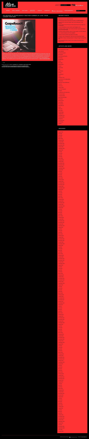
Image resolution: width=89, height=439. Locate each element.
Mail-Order (16, 10)
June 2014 (60, 367)
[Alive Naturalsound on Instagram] (5, 437)
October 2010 (60, 419)
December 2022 (61, 202)
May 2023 (60, 194)
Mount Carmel (61, 100)
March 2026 (60, 138)
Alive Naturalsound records (63, 49)
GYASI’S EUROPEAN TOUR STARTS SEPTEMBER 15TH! (69, 27)
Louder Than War (25, 64)
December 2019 (61, 258)
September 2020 (61, 243)
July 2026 (60, 133)
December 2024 (61, 163)
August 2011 (60, 408)
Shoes (59, 107)
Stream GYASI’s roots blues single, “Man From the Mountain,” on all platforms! (70, 23)
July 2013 (60, 383)
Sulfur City (60, 108)
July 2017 (60, 306)
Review (30, 64)
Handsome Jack (61, 77)
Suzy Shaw (60, 110)
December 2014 (61, 357)
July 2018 (60, 286)
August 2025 (60, 150)
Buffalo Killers (61, 64)
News (8, 10)
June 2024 (60, 173)
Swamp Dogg (60, 112)
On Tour (24, 10)
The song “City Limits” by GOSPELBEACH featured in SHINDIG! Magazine (16, 66)
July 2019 (60, 266)
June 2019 (60, 268)
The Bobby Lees (61, 115)
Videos (40, 10)
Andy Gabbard (61, 51)
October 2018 (60, 281)
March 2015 (60, 352)
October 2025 (60, 146)
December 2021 (61, 220)
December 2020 (61, 238)
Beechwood (60, 54)
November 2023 (61, 184)
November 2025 (61, 145)
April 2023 (60, 196)
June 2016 (60, 327)
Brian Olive (60, 62)
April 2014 (60, 370)
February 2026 (61, 140)
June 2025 (60, 153)
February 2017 (61, 314)
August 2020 (60, 245)
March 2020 (60, 253)
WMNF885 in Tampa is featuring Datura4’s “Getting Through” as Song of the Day (72, 38)
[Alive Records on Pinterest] (11, 437)
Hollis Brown (60, 80)
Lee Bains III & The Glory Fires (64, 92)
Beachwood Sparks (62, 52)
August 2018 (60, 284)
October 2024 (60, 166)
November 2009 (61, 426)
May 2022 (60, 212)
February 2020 (61, 255)
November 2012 (61, 393)
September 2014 (61, 362)
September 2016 (61, 322)
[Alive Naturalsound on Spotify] (18, 437)
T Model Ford (60, 113)
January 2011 (60, 414)
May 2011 (60, 411)
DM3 (59, 69)
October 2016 (60, 321)
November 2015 (61, 339)
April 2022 (60, 214)
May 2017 (60, 309)
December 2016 (61, 317)
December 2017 (61, 298)
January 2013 (60, 391)
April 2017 (60, 311)
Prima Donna (60, 103)
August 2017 (60, 304)
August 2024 (60, 169)
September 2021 (61, 225)
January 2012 (60, 406)
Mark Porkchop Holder (62, 97)
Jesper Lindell (61, 87)
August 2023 (60, 189)
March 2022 (60, 215)
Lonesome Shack (61, 95)
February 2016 (61, 334)
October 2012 (60, 395)
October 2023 (60, 186)
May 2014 (60, 368)
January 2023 (60, 201)
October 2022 (60, 204)
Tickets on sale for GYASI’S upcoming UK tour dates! (68, 34)
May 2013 (60, 385)
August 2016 (60, 324)
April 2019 (60, 271)
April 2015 (60, 350)
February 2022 (61, 217)
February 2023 (61, 199)
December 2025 (61, 143)
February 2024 (61, 179)
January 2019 (60, 276)
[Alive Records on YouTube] (13, 437)
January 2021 (60, 237)
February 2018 (61, 294)
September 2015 (61, 342)
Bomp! (59, 61)
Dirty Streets (60, 67)
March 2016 (60, 332)
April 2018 (60, 291)
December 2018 (61, 278)
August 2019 (60, 265)
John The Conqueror (62, 89)
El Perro (59, 72)
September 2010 (61, 421)
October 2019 (60, 261)
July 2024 (60, 171)
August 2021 (60, 227)
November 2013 (61, 378)
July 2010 (60, 424)
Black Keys (60, 57)
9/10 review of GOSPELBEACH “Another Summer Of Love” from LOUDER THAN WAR (25, 16)
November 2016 (61, 319)
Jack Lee (60, 84)
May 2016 (60, 329)
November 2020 (61, 240)
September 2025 (61, 148)
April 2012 (60, 403)
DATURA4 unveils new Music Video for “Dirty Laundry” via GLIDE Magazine (72, 31)
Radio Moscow (61, 105)
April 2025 (60, 156)
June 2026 (60, 135)
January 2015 (60, 355)
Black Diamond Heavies (62, 56)
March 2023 (60, 197)
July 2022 (60, 209)
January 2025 (60, 161)
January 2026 (60, 141)
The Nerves (60, 118)
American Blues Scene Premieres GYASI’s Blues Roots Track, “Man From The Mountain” (71, 25)
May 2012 (60, 401)
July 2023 (60, 191)
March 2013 (60, 388)
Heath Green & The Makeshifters (64, 79)
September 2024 (61, 168)
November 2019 (61, 260)
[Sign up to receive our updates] (3, 437)
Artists (32, 10)
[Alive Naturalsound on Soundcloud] (15, 437)
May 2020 (60, 250)
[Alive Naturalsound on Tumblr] (9, 437)
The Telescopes (61, 120)
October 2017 (60, 301)
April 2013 (60, 386)
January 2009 (60, 431)
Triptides (60, 123)
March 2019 (60, 273)
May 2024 (60, 174)
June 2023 (60, 192)
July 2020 (60, 247)
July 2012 (60, 398)
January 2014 (60, 375)
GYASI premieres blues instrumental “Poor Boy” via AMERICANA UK (71, 20)
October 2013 (60, 380)
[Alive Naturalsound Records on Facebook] (7, 437)
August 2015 (60, 344)
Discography (69, 10)
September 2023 (61, 187)
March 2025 (60, 158)
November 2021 (61, 222)
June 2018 (60, 288)
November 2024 (61, 164)
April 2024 (60, 176)
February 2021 (61, 235)
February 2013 (61, 390)
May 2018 (60, 289)
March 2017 (60, 312)
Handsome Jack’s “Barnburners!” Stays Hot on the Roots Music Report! (71, 36)
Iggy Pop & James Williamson (63, 82)
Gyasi (59, 75)
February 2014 (61, 373)
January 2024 (60, 181)
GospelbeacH (15, 64)
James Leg (60, 85)
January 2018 (60, 296)
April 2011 (60, 413)
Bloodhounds (60, 59)
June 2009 (60, 429)
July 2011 (60, 409)
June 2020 (60, 248)
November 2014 (61, 358)
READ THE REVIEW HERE (44, 58)
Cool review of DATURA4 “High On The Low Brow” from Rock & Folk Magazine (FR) (71, 41)
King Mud (60, 90)
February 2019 (61, 275)
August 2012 (60, 396)
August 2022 (60, 207)
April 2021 (60, 232)
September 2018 (61, 283)
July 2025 (60, 151)
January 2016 (60, 335)
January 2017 (60, 316)
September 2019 (61, 263)
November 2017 (61, 299)
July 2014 (60, 365)
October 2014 (60, 360)
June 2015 (60, 347)
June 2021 (60, 230)
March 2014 (60, 372)
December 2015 (61, 337)
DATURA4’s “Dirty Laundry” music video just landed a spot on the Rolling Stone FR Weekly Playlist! (71, 29)
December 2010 (61, 416)
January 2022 (60, 219)
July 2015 (60, 345)
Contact (47, 10)
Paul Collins (60, 102)
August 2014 (60, 363)
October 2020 (60, 242)
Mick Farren (60, 98)
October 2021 (60, 224)
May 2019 (60, 270)
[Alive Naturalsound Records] (10, 6)
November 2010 (61, 418)
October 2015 (60, 340)
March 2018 (60, 293)
